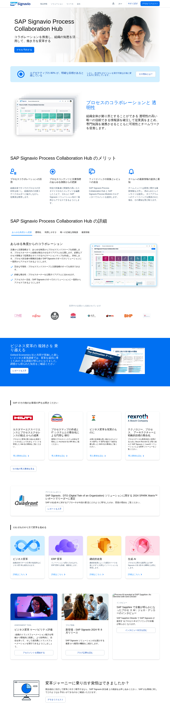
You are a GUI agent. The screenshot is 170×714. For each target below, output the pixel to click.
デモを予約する (24, 50)
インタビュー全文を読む (136, 630)
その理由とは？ (146, 74)
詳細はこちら (19, 574)
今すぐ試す (133, 3)
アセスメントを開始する (34, 653)
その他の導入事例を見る (23, 469)
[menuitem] (43, 3)
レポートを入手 (19, 371)
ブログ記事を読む (85, 653)
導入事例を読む (20, 456)
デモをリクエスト (150, 3)
